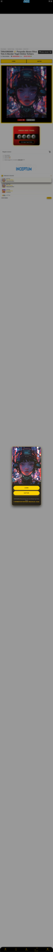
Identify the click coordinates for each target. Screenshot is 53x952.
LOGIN (26, 487)
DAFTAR (26, 493)
